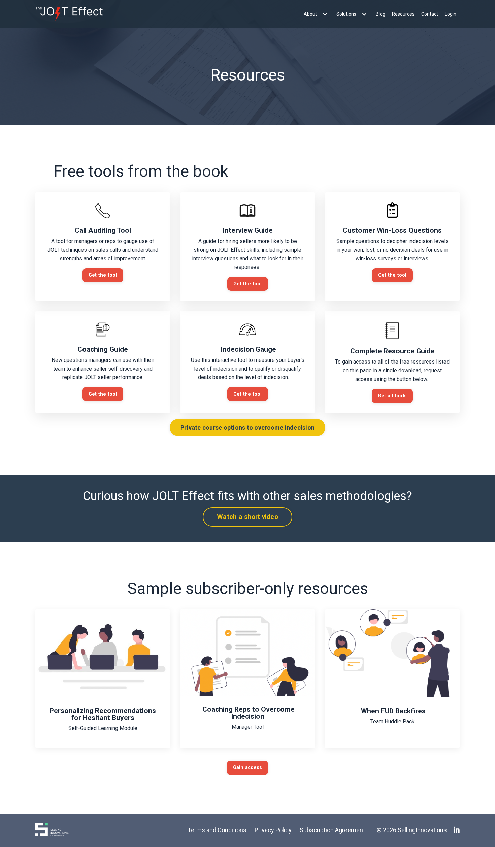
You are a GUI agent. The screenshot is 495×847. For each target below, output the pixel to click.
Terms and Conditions (217, 830)
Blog (380, 14)
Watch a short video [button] (247, 517)
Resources (403, 14)
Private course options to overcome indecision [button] (247, 427)
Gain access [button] (247, 768)
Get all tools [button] (392, 396)
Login (450, 14)
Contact (429, 14)
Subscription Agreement (332, 830)
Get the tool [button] (103, 275)
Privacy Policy (273, 830)
